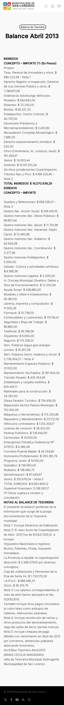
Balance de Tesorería (32, 27)
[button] (59, 6)
